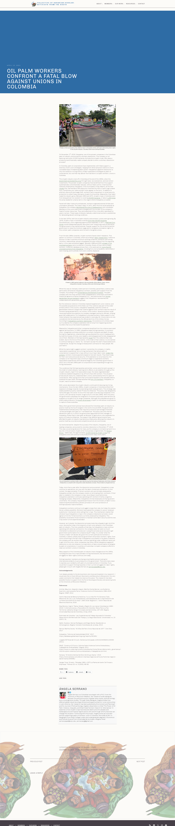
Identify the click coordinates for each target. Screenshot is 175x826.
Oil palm (71, 749)
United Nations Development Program (90, 292)
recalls (61, 188)
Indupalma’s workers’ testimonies (80, 321)
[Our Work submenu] (38, 825)
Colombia (63, 749)
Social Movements (82, 749)
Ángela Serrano (73, 689)
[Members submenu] (112, 3)
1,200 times (111, 198)
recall (91, 338)
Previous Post (36, 762)
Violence (101, 749)
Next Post (141, 762)
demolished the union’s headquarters (89, 207)
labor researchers (101, 237)
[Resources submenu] (135, 3)
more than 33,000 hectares (97, 220)
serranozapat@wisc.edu (97, 567)
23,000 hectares (94, 198)
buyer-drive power (84, 400)
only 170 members (97, 379)
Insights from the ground (79, 747)
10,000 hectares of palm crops (96, 433)
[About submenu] (102, 3)
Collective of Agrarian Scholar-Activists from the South (56, 3)
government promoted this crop (70, 181)
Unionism (94, 749)
